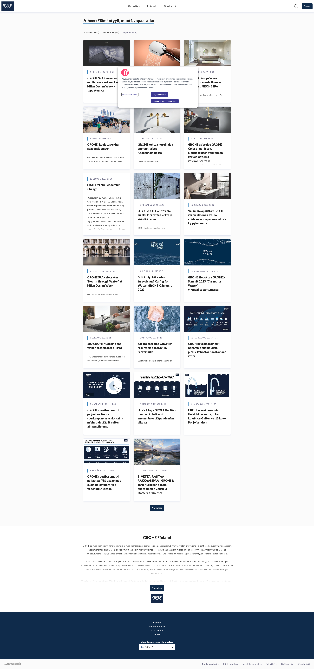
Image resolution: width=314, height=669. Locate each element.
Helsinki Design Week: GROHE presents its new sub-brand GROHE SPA (204, 82)
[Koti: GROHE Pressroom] (7, 6)
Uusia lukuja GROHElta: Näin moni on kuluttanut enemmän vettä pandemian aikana (157, 416)
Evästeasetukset (129, 94)
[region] (158, 87)
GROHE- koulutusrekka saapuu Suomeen (103, 146)
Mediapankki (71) (111, 32)
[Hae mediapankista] (296, 6)
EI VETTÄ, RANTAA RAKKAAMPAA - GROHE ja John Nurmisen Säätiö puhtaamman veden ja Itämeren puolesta (156, 485)
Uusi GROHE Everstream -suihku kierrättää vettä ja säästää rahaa (155, 215)
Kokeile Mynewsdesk (252, 664)
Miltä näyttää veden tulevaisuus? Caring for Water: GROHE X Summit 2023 (155, 283)
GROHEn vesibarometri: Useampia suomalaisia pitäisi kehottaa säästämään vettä (207, 350)
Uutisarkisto (134, 6)
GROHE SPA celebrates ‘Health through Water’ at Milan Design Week (104, 281)
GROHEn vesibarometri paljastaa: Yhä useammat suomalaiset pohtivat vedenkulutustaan (104, 483)
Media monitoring (210, 664)
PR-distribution (230, 664)
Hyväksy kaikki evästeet (164, 101)
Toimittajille (271, 664)
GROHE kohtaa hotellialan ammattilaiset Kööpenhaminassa (155, 148)
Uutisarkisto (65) (91, 32)
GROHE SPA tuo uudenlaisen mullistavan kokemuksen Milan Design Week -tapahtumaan (106, 84)
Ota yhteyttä (170, 6)
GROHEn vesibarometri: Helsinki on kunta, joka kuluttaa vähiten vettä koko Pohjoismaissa (207, 416)
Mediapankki (152, 6)
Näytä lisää (157, 507)
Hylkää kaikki (159, 94)
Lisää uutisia (287, 664)
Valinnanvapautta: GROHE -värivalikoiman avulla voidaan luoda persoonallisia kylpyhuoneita (207, 217)
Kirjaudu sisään (304, 664)
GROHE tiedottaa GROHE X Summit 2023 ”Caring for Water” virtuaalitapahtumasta (206, 283)
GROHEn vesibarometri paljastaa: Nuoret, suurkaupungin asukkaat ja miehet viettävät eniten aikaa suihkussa (105, 418)
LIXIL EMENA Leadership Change (103, 187)
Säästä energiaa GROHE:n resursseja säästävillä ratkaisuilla (155, 348)
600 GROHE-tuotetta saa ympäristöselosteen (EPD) (104, 346)
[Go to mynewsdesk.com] (12, 664)
